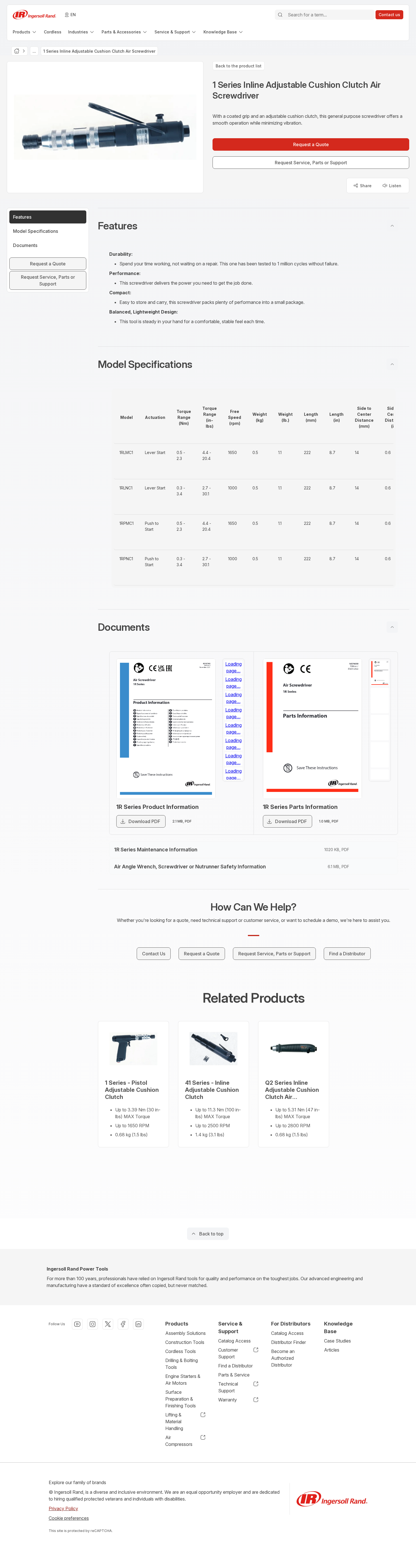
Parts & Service (234, 1375)
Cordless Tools (180, 1351)
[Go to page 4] (233, 755)
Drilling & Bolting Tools (181, 1364)
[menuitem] (25, 32)
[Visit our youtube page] (77, 1324)
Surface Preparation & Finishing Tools (180, 1399)
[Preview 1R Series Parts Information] (312, 729)
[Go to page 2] (233, 700)
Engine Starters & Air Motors (182, 1379)
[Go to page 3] (233, 727)
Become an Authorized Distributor (283, 1358)
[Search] (280, 15)
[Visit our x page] (107, 1324)
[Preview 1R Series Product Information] (166, 729)
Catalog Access (234, 1341)
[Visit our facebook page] (123, 1324)
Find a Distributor (235, 1366)
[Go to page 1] (233, 673)
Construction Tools (184, 1342)
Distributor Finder (288, 1342)
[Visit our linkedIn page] (138, 1324)
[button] (253, 225)
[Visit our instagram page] (92, 1324)
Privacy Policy (63, 1508)
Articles (331, 1350)
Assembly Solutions (185, 1333)
